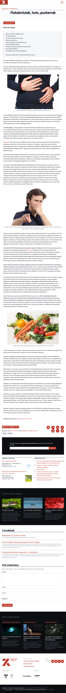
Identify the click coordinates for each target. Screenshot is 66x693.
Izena (4, 587)
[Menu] (61, 2)
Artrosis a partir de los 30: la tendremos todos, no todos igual (32, 638)
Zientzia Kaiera (28, 663)
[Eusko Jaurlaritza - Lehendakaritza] (37, 676)
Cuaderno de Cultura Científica (11, 622)
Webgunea (5, 598)
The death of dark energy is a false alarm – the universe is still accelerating (53, 638)
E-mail (4, 593)
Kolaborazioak (13, 8)
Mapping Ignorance (51, 622)
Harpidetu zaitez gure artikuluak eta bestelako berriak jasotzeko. (31, 444)
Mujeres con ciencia (30, 622)
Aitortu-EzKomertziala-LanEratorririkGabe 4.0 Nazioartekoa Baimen (30, 689)
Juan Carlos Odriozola (25, 419)
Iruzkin (4, 572)
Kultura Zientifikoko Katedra (31, 661)
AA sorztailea (40, 469)
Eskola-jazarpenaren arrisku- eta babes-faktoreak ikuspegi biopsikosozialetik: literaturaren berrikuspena (48, 473)
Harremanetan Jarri (29, 666)
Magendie (6, 142)
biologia (4, 433)
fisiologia (10, 433)
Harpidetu (52, 448)
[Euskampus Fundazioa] (27, 676)
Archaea (30, 250)
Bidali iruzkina (7, 605)
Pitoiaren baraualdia (8, 510)
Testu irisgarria (9, 23)
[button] (48, 427)
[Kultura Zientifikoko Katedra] (9, 676)
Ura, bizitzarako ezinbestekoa (32, 510)
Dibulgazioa (5, 8)
